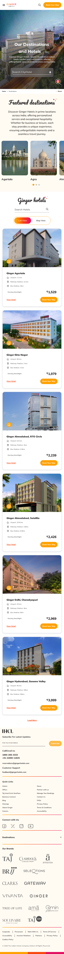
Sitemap (5, 804)
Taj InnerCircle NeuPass (11, 793)
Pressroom (19, 932)
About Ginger (7, 808)
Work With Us (33, 932)
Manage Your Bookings (45, 793)
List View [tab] (22, 220)
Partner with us (43, 790)
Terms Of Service (49, 932)
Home (4, 91)
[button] (32, 837)
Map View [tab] (41, 220)
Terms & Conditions (44, 808)
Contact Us (41, 797)
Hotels (4, 786)
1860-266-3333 (10, 755)
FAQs (39, 800)
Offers (4, 790)
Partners (38, 936)
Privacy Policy (42, 804)
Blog (4, 800)
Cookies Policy (7, 939)
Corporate (6, 932)
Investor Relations (24, 936)
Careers (5, 811)
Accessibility (42, 811)
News (39, 786)
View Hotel (11, 299)
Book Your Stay (48, 299)
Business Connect (9, 797)
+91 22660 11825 (11, 758)
